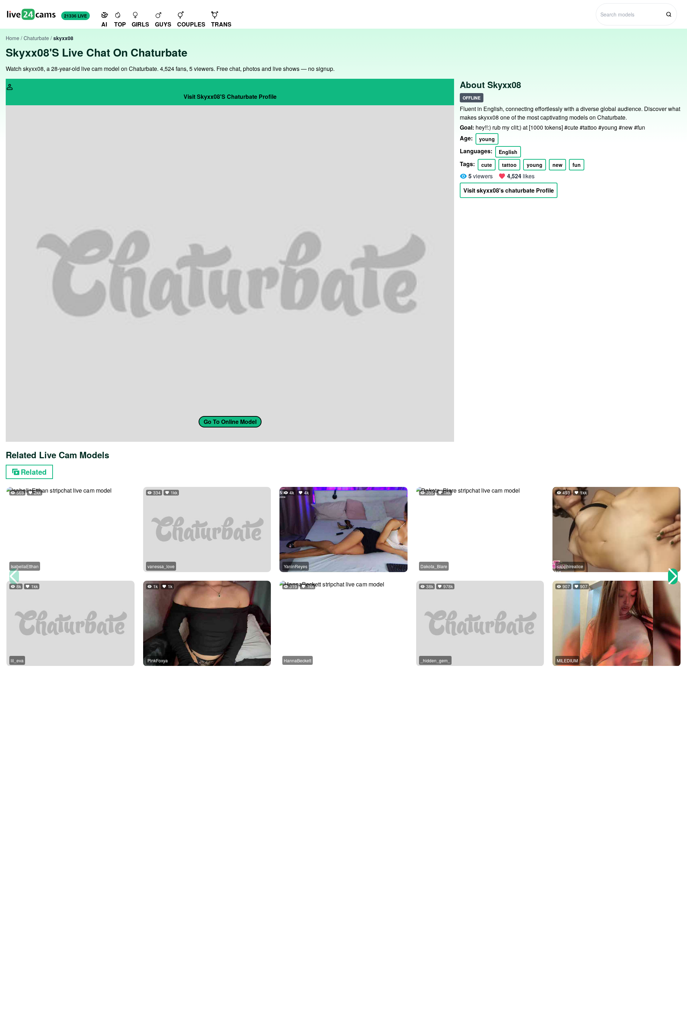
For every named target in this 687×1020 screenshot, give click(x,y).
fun (576, 164)
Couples (191, 24)
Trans (221, 24)
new (557, 164)
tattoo (509, 164)
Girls (140, 24)
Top (120, 24)
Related (34, 472)
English (508, 151)
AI (104, 24)
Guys (163, 24)
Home (12, 38)
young (487, 138)
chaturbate (36, 38)
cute (486, 164)
